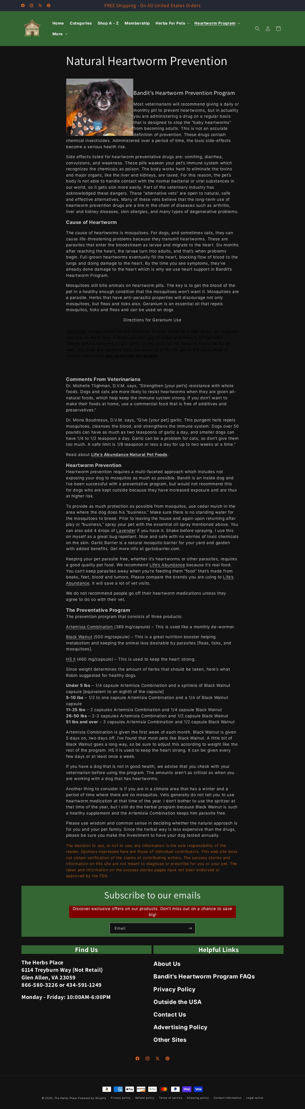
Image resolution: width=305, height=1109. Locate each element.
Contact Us (169, 1014)
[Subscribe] (190, 928)
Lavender (126, 530)
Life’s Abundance (167, 564)
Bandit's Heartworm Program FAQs (204, 976)
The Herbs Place (65, 1098)
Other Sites (170, 1039)
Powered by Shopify (92, 1098)
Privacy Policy (174, 989)
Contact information (228, 1097)
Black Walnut (79, 636)
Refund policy (144, 1097)
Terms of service (170, 1097)
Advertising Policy (180, 1027)
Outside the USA (177, 1001)
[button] (172, 23)
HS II (71, 659)
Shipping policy (198, 1097)
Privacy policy (121, 1097)
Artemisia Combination (90, 626)
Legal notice (254, 1097)
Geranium (77, 331)
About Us (167, 963)
